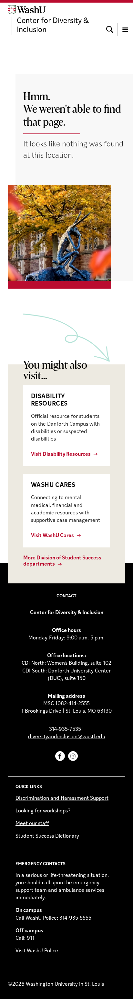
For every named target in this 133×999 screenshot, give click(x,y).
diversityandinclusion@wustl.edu (66, 737)
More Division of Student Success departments (62, 561)
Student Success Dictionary (47, 836)
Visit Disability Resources (61, 454)
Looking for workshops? (42, 811)
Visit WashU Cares (52, 535)
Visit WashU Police (36, 951)
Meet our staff (32, 823)
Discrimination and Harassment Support (61, 798)
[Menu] (125, 20)
